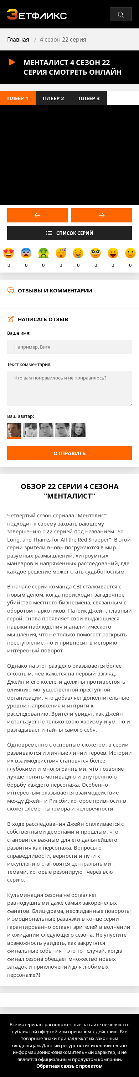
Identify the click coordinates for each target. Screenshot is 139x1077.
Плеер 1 (18, 98)
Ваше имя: (18, 333)
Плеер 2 (53, 98)
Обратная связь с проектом (69, 1066)
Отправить (69, 453)
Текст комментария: (29, 364)
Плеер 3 (89, 98)
